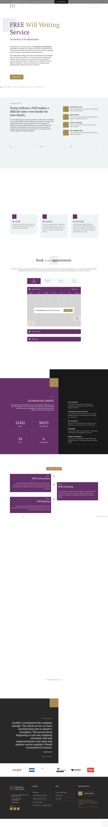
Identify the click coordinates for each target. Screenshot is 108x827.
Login (81, 6)
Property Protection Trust (39, 799)
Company (58, 6)
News (75, 6)
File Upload (58, 799)
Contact (67, 6)
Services (50, 6)
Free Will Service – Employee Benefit (42, 805)
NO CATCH (47, 221)
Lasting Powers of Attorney (40, 795)
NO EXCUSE (78, 221)
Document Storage (38, 802)
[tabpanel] (32, 735)
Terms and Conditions (61, 792)
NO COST (16, 221)
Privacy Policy (59, 795)
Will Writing (36, 792)
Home (42, 6)
